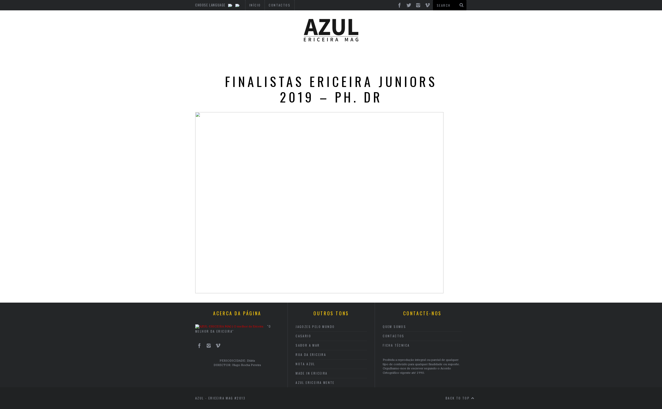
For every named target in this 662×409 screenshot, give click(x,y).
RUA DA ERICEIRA (311, 354)
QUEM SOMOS (394, 326)
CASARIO (303, 336)
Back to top (458, 398)
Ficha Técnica (396, 345)
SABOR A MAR (308, 345)
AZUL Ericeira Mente (315, 382)
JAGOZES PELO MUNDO (315, 326)
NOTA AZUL (305, 364)
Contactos (393, 336)
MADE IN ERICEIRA (311, 373)
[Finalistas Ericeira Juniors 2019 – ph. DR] (319, 292)
